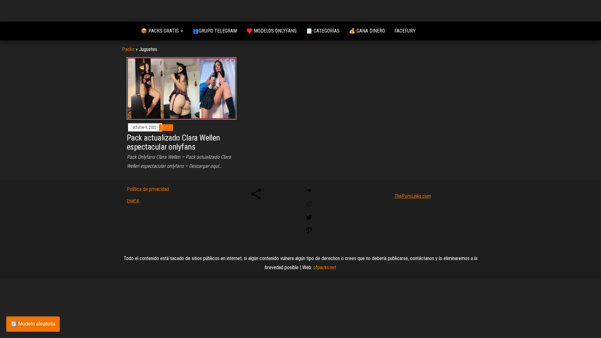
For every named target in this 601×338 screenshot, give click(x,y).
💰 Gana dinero (367, 31)
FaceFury (405, 31)
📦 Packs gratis (160, 31)
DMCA (133, 201)
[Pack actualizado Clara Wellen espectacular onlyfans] (181, 88)
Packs (128, 49)
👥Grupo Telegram (215, 31)
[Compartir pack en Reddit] (309, 206)
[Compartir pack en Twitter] (309, 219)
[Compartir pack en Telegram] (309, 192)
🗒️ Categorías (323, 31)
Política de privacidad (148, 189)
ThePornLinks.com (412, 196)
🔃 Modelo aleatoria (33, 323)
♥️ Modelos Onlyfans (271, 31)
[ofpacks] (126, 31)
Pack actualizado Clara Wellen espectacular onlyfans (173, 142)
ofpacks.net (324, 267)
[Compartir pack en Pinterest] (309, 232)
